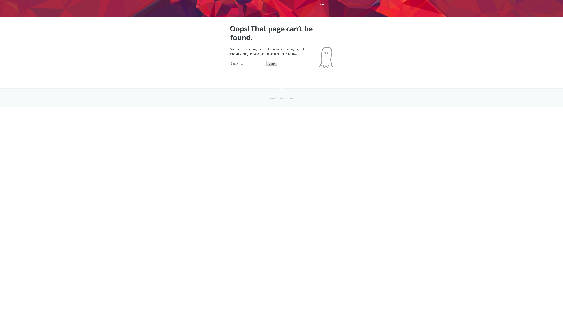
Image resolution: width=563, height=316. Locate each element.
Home (321, 5)
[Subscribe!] (281, 88)
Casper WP (274, 98)
